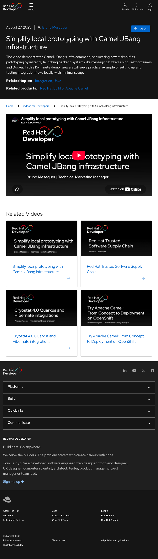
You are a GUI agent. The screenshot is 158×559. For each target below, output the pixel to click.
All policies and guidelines (115, 540)
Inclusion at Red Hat (13, 520)
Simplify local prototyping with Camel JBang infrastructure (38, 269)
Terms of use (59, 540)
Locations (8, 515)
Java (57, 81)
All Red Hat (138, 9)
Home (9, 106)
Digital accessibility (13, 545)
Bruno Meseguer (54, 27)
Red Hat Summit (109, 520)
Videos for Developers (36, 106)
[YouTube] (134, 372)
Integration (43, 81)
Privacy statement (12, 540)
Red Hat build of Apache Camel (64, 88)
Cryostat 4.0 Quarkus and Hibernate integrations (34, 339)
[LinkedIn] (125, 372)
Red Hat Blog (108, 515)
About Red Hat (10, 511)
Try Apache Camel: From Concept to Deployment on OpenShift (115, 339)
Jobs (54, 511)
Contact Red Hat (61, 515)
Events (104, 511)
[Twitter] (143, 372)
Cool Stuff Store (60, 520)
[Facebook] (152, 372)
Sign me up (12, 481)
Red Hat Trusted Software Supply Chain (115, 269)
